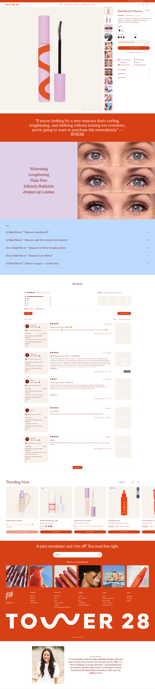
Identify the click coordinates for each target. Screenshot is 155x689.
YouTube (129, 598)
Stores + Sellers (58, 602)
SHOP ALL (122, 482)
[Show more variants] (37, 524)
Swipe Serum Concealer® (71, 4)
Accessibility (81, 602)
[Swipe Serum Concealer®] (90, 502)
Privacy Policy (106, 600)
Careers (56, 605)
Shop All (32, 596)
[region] (114, 301)
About (93, 4)
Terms (104, 596)
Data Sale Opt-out (108, 605)
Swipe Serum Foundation (14, 521)
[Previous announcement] (5, 1)
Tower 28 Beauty (79, 637)
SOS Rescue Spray (114, 521)
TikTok (128, 601)
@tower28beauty (81, 562)
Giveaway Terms (107, 602)
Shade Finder (34, 602)
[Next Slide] (130, 301)
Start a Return (82, 598)
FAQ (79, 600)
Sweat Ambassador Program (62, 607)
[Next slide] (138, 482)
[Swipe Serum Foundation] (22, 502)
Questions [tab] (40, 309)
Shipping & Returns (108, 598)
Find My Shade (85, 4)
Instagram (129, 596)
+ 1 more (127, 371)
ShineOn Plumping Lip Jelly (49, 521)
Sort (114, 319)
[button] (61, 4)
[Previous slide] (133, 482)
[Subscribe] (99, 555)
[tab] (84, 109)
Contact (80, 596)
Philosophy (57, 596)
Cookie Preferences (83, 605)
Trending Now (18, 482)
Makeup (32, 598)
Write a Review (125, 314)
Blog (55, 600)
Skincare (32, 600)
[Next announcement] (150, 1)
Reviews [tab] (29, 309)
